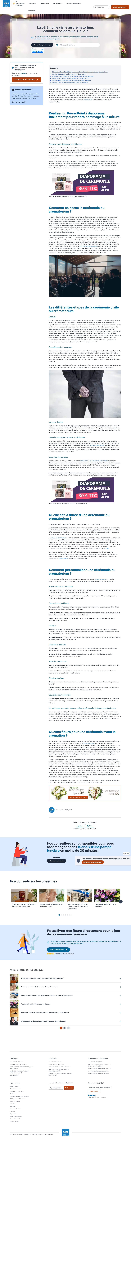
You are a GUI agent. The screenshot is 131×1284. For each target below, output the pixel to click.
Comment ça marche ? (16, 1091)
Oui (81, 826)
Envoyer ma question (19, 102)
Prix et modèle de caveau (56, 1064)
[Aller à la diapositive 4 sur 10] (65, 915)
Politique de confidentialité (17, 1099)
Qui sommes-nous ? (15, 1089)
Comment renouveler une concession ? (60, 1066)
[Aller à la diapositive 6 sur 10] (70, 915)
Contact (12, 1094)
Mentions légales (15, 1101)
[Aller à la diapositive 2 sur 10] (61, 915)
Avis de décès (14, 1075)
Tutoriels (12, 1111)
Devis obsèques (39, 45)
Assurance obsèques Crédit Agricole (98, 1073)
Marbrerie (44, 3)
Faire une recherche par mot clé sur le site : (61, 1083)
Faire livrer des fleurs (60, 949)
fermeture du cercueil (97, 445)
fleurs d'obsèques (89, 743)
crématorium (88, 100)
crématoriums (63, 558)
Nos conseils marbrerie (55, 1061)
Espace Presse (14, 1121)
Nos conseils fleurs (15, 1109)
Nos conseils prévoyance (95, 1061)
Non (90, 826)
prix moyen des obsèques (88, 246)
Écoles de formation (15, 1119)
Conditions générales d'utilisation (19, 1096)
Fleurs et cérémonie (73, 3)
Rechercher (69, 1088)
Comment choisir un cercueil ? (18, 1064)
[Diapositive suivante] (121, 901)
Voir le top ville (14, 1086)
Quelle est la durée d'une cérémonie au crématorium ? (70, 78)
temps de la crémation (58, 538)
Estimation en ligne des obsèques (100, 1087)
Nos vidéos (13, 1106)
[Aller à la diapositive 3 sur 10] (63, 915)
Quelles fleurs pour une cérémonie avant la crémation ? (70, 82)
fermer (127, 853)
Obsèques (31, 3)
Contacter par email (58, 861)
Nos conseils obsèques (16, 1061)
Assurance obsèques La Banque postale (99, 1068)
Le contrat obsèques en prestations (98, 1071)
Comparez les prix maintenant (25, 79)
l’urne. (107, 548)
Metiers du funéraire (16, 1116)
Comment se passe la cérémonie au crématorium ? (69, 74)
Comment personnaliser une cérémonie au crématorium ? (71, 80)
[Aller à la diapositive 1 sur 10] (59, 915)
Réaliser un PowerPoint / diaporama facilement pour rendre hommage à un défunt (79, 72)
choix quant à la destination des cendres (94, 461)
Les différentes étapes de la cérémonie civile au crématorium (72, 76)
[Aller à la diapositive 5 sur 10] (68, 915)
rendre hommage (100, 579)
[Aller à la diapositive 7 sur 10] (72, 915)
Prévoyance (57, 3)
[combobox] (101, 7)
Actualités (31, 11)
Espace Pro (13, 1114)
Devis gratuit (94, 1091)
